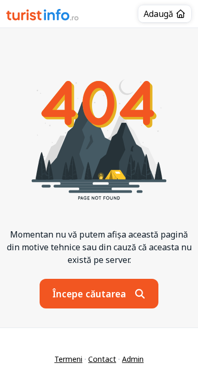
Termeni (68, 359)
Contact (102, 359)
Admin (133, 359)
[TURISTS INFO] (42, 16)
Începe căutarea (90, 293)
